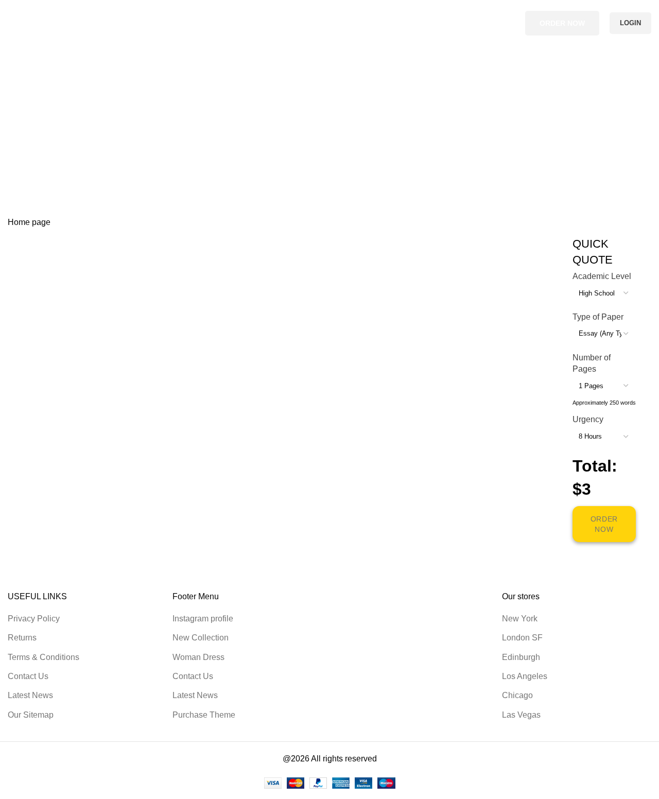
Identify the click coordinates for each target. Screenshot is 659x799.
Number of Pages (592, 363)
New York (519, 618)
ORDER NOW (562, 23)
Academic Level (602, 276)
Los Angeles (524, 676)
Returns (22, 637)
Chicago (517, 695)
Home (19, 157)
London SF (522, 637)
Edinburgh (521, 657)
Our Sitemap (31, 714)
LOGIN (630, 23)
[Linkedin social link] (509, 23)
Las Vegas (521, 714)
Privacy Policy (34, 618)
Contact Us (28, 676)
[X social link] (497, 23)
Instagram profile (202, 618)
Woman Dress (198, 657)
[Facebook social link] (485, 23)
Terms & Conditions (43, 657)
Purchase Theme (203, 714)
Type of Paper (598, 316)
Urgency (588, 419)
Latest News (30, 695)
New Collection (200, 637)
